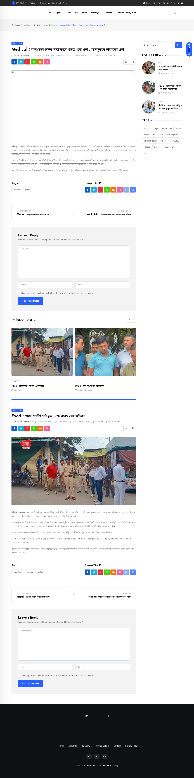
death (146, 135)
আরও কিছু (94, 13)
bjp (156, 129)
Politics (147, 147)
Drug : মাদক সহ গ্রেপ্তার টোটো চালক (89, 386)
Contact (108, 13)
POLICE (27, 190)
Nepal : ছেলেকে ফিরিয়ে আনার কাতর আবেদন (33, 597)
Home (61, 746)
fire (161, 135)
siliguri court (169, 147)
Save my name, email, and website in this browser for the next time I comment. (57, 293)
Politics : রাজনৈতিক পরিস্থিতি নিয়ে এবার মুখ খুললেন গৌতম (109, 597)
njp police (164, 141)
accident (147, 129)
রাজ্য (69, 13)
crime (178, 129)
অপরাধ (13, 381)
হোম (50, 13)
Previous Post (27, 211)
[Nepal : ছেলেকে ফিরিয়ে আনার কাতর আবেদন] (148, 67)
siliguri (157, 147)
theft (146, 153)
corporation (167, 129)
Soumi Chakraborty (23, 55)
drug (155, 135)
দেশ (76, 13)
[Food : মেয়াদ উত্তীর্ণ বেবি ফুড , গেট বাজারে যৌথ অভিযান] (148, 87)
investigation (172, 135)
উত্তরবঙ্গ (58, 13)
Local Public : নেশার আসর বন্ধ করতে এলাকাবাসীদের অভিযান (107, 214)
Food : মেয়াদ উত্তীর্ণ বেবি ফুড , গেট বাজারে (27, 386)
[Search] (175, 12)
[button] (129, 320)
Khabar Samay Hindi (126, 13)
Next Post (123, 211)
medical (17, 190)
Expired (30, 572)
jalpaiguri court (150, 141)
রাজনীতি (84, 13)
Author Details (102, 746)
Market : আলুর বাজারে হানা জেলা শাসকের (33, 214)
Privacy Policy (131, 746)
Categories (86, 746)
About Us (72, 746)
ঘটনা (17, 381)
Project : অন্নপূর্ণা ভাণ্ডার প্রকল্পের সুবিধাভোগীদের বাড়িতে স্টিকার (48, 3)
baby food (18, 572)
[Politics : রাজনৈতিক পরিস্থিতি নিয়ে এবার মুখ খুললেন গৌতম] (148, 107)
